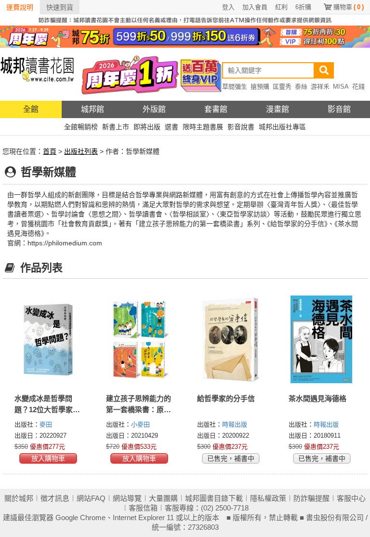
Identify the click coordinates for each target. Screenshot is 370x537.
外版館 (154, 109)
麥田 (46, 424)
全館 (31, 109)
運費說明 (19, 7)
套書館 (215, 109)
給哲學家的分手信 (226, 398)
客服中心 (351, 498)
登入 (228, 7)
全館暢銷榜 (81, 127)
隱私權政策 (268, 498)
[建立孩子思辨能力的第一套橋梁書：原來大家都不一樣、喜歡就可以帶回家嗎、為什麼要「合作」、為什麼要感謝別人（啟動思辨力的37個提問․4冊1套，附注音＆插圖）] (139, 339)
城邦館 (92, 109)
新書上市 (115, 127)
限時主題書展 (203, 127)
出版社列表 (81, 151)
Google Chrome (80, 517)
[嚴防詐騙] (185, 19)
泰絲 (301, 86)
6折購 (303, 7)
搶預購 (260, 86)
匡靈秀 (282, 86)
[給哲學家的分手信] (230, 339)
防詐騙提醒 (311, 498)
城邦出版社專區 (282, 127)
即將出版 (146, 127)
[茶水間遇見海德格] (322, 339)
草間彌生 (234, 86)
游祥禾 (320, 86)
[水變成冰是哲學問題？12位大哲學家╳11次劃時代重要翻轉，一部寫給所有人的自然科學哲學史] (48, 339)
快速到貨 (59, 7)
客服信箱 (143, 508)
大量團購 (163, 498)
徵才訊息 (54, 498)
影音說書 (240, 127)
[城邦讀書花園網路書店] (37, 74)
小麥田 (140, 424)
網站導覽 (127, 498)
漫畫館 (277, 109)
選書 (171, 127)
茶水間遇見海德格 (317, 398)
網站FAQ (91, 498)
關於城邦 (18, 498)
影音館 (339, 109)
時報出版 (234, 424)
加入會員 (254, 7)
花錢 (358, 86)
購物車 (348, 7)
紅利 (281, 7)
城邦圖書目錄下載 (214, 498)
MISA (341, 86)
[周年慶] (185, 36)
